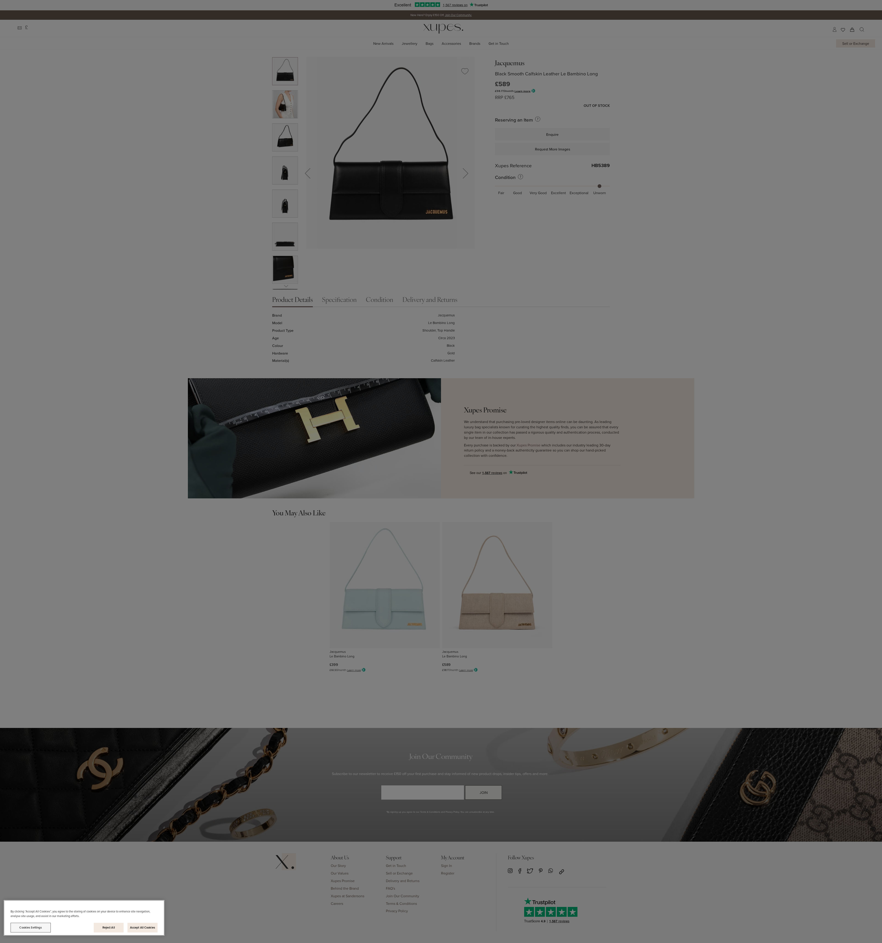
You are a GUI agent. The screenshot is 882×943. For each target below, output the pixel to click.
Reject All (108, 927)
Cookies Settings (30, 927)
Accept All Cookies (142, 927)
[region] (84, 918)
